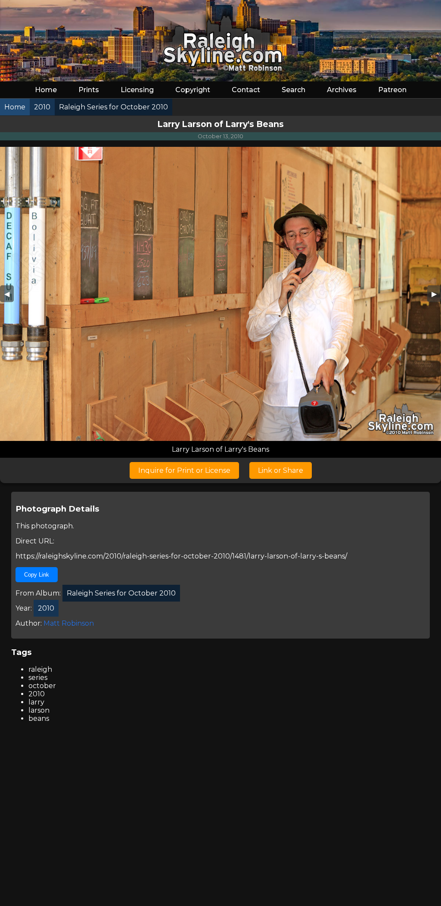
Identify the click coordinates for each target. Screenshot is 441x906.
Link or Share (280, 470)
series (37, 677)
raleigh (40, 669)
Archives (342, 90)
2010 (36, 694)
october (42, 686)
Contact (246, 90)
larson (39, 710)
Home (46, 90)
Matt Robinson (68, 623)
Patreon (392, 90)
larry (36, 702)
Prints (88, 90)
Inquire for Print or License (184, 470)
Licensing (137, 90)
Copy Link (36, 574)
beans (38, 718)
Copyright (192, 90)
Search (293, 90)
